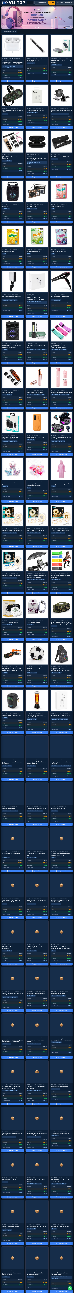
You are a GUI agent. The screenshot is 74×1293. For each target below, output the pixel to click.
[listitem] (12, 58)
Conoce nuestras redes (65, 2)
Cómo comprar (42, 2)
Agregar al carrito (13, 81)
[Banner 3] (38, 27)
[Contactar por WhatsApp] (70, 1288)
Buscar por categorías (10, 31)
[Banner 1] (35, 27)
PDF (53, 2)
